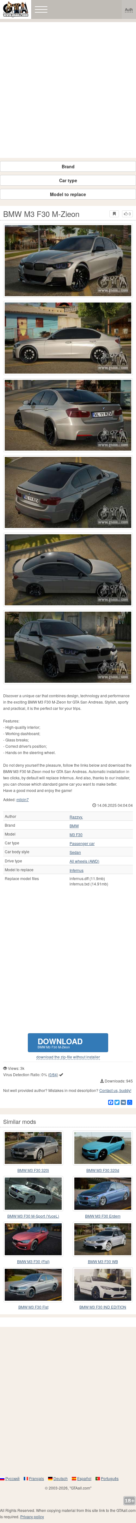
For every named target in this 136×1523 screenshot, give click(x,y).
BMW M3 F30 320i (33, 1170)
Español (84, 1478)
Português (110, 1478)
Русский (12, 1478)
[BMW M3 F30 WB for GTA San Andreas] (103, 1239)
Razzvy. (76, 816)
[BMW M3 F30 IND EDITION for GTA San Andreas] (103, 1284)
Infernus (76, 870)
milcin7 (22, 799)
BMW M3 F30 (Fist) (33, 1261)
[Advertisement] (68, 90)
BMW (74, 825)
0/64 (53, 1074)
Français (36, 1478)
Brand (68, 166)
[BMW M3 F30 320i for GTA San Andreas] (33, 1148)
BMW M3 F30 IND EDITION (102, 1307)
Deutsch (60, 1478)
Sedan (75, 852)
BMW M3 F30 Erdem (103, 1216)
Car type (68, 180)
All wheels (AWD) (84, 861)
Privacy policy (32, 1516)
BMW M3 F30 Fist (33, 1307)
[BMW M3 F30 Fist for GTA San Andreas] (33, 1284)
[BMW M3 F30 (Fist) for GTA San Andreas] (33, 1239)
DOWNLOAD (60, 1042)
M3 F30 (76, 834)
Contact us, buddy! (115, 1090)
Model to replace (68, 194)
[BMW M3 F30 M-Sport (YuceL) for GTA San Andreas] (33, 1193)
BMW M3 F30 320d (102, 1170)
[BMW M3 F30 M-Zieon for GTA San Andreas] (68, 261)
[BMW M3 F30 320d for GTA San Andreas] (103, 1148)
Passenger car (82, 843)
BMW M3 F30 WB (103, 1261)
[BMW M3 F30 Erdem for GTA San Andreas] (103, 1193)
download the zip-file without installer (68, 1056)
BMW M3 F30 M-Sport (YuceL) (33, 1216)
